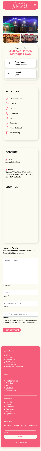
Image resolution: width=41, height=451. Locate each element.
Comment (7, 285)
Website (6, 318)
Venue (17, 48)
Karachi (26, 48)
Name (6, 296)
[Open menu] (35, 5)
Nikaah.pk (23, 442)
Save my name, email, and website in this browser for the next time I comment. (21, 321)
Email (5, 307)
